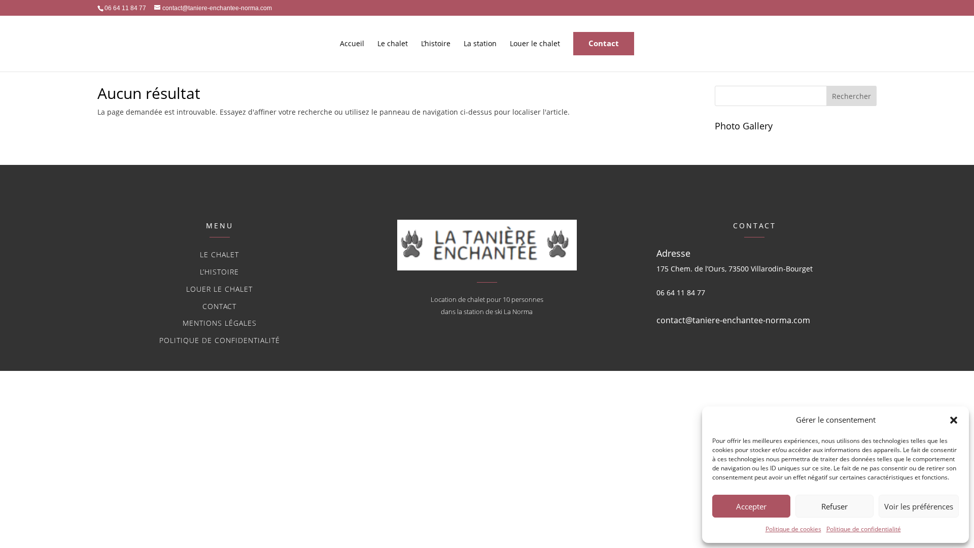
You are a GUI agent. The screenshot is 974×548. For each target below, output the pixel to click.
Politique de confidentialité (863, 529)
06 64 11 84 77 (680, 292)
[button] (954, 420)
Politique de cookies (793, 529)
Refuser (834, 506)
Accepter (751, 506)
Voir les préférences (918, 506)
